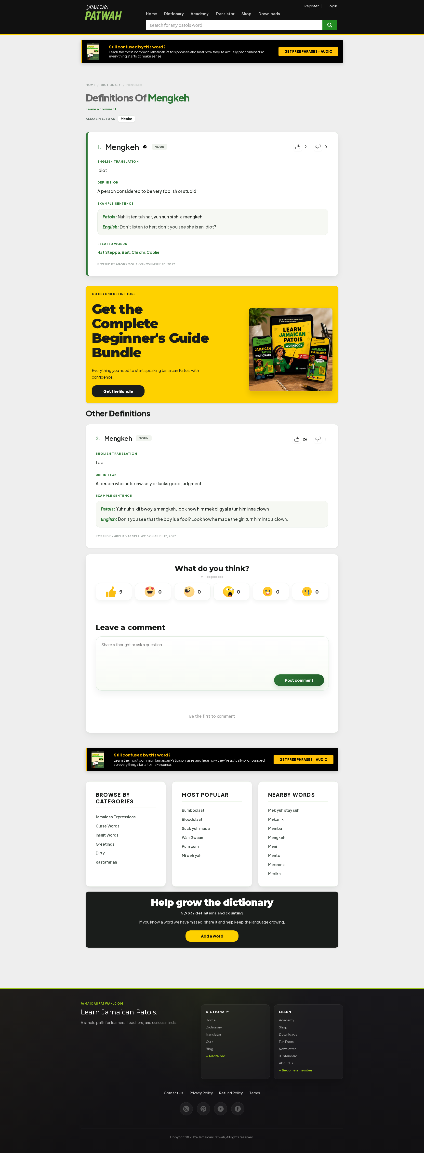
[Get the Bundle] (290, 350)
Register (312, 6)
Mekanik (276, 819)
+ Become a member (295, 1070)
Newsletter (287, 1049)
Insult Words (107, 835)
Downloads (269, 13)
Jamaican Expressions (116, 816)
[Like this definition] (298, 147)
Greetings (105, 844)
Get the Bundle (118, 391)
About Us (286, 1063)
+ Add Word (215, 1056)
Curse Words (107, 826)
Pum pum (190, 846)
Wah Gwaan (192, 837)
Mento (274, 855)
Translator (225, 13)
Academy (200, 13)
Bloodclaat (192, 819)
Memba (275, 828)
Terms (254, 1093)
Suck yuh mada (196, 828)
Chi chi (138, 252)
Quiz (209, 1041)
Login (332, 6)
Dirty (100, 853)
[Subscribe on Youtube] (220, 1108)
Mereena (276, 864)
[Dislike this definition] (318, 147)
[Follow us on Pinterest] (203, 1108)
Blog (209, 1049)
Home (151, 13)
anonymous (127, 264)
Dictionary (174, 13)
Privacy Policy (201, 1093)
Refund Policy (231, 1093)
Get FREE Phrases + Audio (308, 51)
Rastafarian (106, 862)
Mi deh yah (191, 855)
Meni (272, 846)
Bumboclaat (193, 810)
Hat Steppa (108, 252)
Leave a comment (101, 109)
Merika (274, 873)
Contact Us (173, 1093)
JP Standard (288, 1056)
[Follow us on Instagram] (186, 1108)
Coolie (152, 252)
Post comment (299, 680)
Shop (246, 13)
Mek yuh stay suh (283, 810)
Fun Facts (286, 1041)
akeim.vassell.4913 (131, 536)
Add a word (212, 936)
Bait (126, 252)
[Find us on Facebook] (237, 1108)
